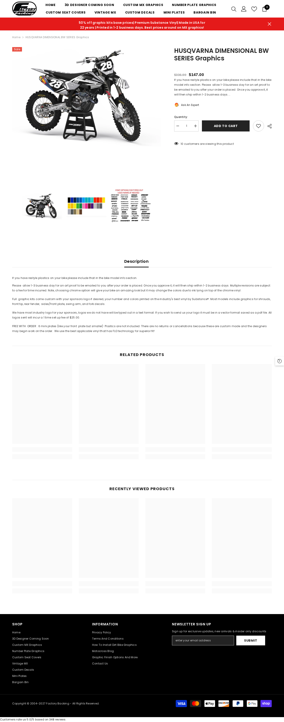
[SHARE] (268, 126)
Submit (250, 640)
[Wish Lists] (254, 9)
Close (269, 24)
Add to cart (226, 126)
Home (16, 37)
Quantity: (181, 117)
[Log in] (244, 9)
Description (136, 261)
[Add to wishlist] (258, 125)
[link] (42, 449)
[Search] (234, 9)
